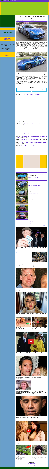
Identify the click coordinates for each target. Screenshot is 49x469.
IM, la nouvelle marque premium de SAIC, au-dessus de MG (33, 147)
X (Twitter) (8, 35)
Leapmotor (30, 193)
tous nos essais (31, 463)
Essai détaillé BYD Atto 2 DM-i (34, 182)
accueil (43, 468)
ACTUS (28, 0)
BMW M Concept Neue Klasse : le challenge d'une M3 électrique (33, 142)
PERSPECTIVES (45, 0)
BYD (29, 185)
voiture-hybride (33, 218)
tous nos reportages (31, 465)
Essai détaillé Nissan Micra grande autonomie (37, 174)
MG (29, 218)
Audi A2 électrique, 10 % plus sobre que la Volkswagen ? (33, 123)
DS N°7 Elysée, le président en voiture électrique (32, 130)
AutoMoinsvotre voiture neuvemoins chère (7, 54)
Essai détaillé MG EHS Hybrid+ (34, 213)
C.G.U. (6, 468)
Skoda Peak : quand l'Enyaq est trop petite (29, 145)
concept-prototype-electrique (34, 94)
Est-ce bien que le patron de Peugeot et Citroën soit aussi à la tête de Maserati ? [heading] (31, 87)
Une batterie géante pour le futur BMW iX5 (31, 139)
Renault (29, 201)
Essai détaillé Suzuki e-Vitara (34, 205)
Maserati (27, 94)
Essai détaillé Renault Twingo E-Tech (35, 197)
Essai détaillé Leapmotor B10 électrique (36, 190)
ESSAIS (36, 0)
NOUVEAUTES (32, 0)
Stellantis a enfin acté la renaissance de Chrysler (31, 151)
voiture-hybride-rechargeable (35, 185)
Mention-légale (12, 468)
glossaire (32, 468)
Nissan (29, 177)
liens (38, 468)
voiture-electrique (34, 177)
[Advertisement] (24, 8)
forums (27, 468)
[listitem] (23, 90)
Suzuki (29, 210)
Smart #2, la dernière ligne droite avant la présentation (33, 126)
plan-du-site (21, 468)
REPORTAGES (40, 0)
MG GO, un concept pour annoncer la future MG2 (31, 133)
